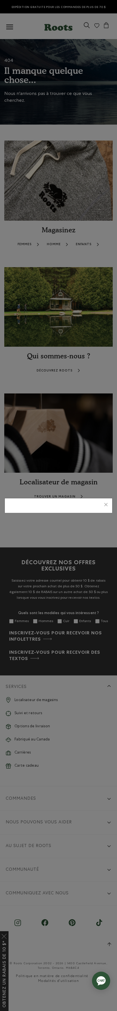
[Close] (106, 505)
